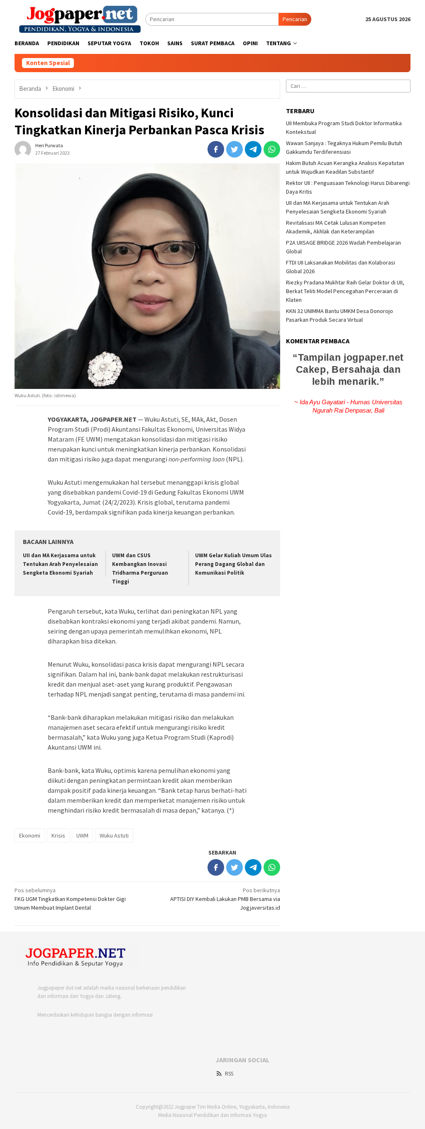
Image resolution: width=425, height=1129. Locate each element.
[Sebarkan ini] (216, 149)
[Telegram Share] (253, 149)
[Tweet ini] (234, 149)
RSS (229, 1073)
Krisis (58, 835)
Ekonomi (29, 835)
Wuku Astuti (114, 835)
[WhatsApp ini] (272, 149)
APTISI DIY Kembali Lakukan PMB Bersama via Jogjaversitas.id (225, 898)
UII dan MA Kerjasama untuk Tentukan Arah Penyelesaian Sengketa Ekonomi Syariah (60, 564)
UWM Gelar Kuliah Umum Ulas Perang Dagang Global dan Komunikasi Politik (233, 564)
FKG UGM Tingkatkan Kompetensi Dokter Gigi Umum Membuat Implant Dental (70, 898)
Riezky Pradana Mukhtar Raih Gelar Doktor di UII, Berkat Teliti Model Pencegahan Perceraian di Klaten (345, 291)
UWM (82, 835)
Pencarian (295, 19)
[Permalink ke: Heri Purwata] (23, 148)
